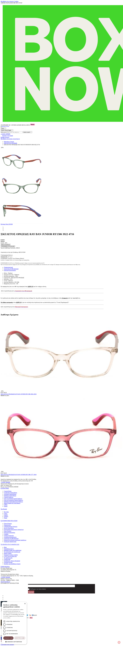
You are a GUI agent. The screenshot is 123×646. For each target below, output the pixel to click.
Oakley (6, 515)
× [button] (25, 603)
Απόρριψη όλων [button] (19, 638)
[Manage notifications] (119, 642)
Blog (5, 547)
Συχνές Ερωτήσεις (9, 528)
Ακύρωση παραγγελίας (10, 541)
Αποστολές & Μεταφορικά (11, 538)
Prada (5, 518)
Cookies (6, 534)
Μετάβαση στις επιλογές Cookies (9, 1)
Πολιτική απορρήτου (9, 532)
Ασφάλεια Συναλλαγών (10, 537)
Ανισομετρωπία (8, 562)
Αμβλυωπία (7, 559)
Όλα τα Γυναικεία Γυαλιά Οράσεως (13, 500)
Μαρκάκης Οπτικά (9, 141)
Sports (5, 506)
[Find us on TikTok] (4, 599)
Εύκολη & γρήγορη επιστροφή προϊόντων (15, 540)
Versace (6, 516)
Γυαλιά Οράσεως (8, 497)
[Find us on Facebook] (4, 595)
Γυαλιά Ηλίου (7, 491)
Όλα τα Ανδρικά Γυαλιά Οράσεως (13, 498)
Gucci (5, 513)
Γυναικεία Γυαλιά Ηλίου (10, 492)
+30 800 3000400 (5, 482)
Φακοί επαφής (8, 553)
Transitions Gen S (8, 549)
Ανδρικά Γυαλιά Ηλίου (10, 494)
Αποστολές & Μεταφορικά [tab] (11, 269)
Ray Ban (6, 512)
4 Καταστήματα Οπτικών (10, 526)
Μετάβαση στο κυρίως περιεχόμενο (10, 139)
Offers (5, 504)
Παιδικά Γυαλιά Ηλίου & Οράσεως (13, 501)
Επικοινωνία (7, 525)
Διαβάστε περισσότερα (16, 618)
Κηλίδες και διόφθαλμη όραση (12, 564)
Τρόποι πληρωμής (9, 535)
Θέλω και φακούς (5, 244)
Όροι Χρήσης (7, 531)
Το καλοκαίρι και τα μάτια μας (12, 552)
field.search (4, 132)
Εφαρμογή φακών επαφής (11, 555)
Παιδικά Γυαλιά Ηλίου (10, 495)
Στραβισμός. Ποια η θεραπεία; (12, 561)
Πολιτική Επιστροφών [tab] (10, 270)
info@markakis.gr (5, 581)
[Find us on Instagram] (4, 597)
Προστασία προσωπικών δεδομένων (14, 529)
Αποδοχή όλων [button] (8, 638)
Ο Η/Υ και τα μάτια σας (10, 556)
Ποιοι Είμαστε (8, 523)
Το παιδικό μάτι (8, 558)
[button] (3, 224)
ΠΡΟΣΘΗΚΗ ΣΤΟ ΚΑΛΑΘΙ (7, 246)
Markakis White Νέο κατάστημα (12, 550)
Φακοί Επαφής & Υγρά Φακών (12, 503)
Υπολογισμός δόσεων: (7, 255)
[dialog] (14, 623)
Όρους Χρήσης (42, 589)
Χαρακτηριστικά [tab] (8, 267)
